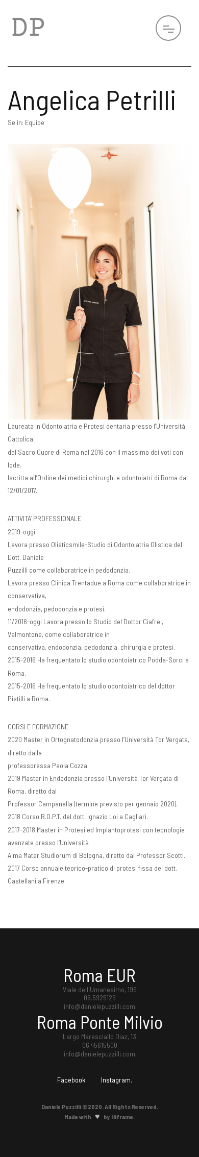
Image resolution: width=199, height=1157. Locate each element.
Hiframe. (123, 1116)
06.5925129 (100, 998)
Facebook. (72, 1080)
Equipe (34, 122)
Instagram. (116, 1080)
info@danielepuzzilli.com (99, 1006)
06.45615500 (99, 1045)
